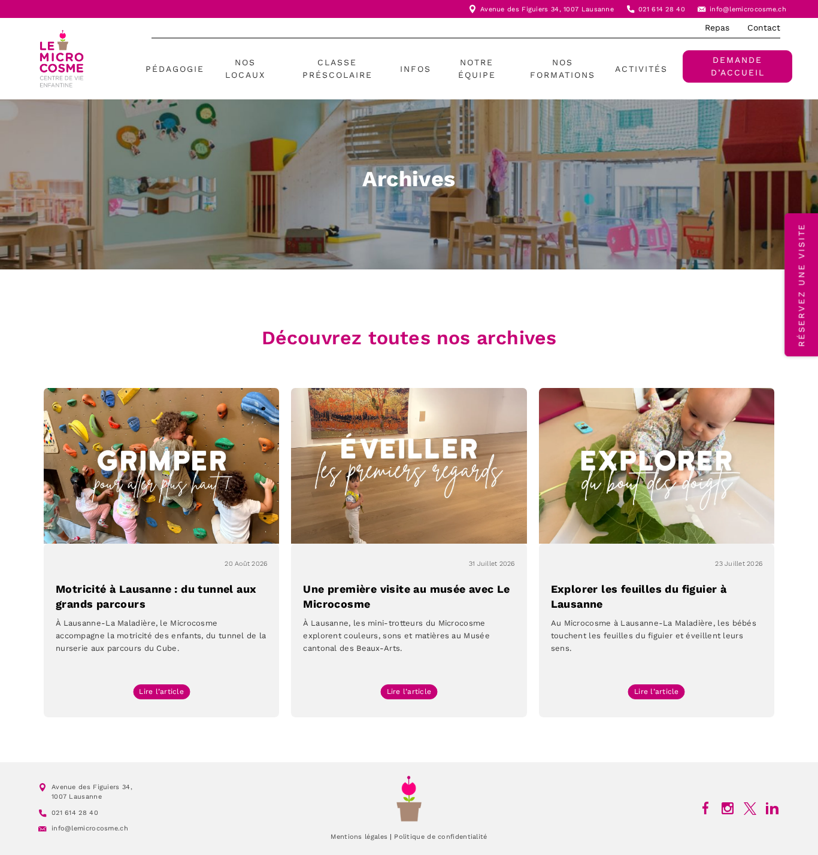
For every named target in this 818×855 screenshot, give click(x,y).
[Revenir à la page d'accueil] (409, 798)
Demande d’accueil (738, 66)
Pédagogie (175, 69)
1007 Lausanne (588, 9)
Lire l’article (164, 693)
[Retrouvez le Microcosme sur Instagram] (728, 808)
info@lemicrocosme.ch (748, 9)
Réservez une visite (801, 285)
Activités (641, 69)
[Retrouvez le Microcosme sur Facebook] (706, 808)
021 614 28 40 (661, 9)
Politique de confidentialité (440, 837)
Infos (415, 69)
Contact (763, 27)
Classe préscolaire (337, 68)
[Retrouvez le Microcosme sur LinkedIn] (772, 808)
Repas (717, 27)
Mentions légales (359, 837)
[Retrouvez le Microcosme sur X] (750, 808)
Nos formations (562, 68)
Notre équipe (477, 68)
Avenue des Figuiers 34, (521, 9)
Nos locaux (245, 68)
